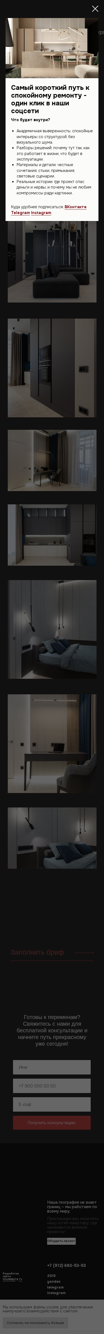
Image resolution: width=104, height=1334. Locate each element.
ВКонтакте (76, 206)
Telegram (20, 212)
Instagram (41, 212)
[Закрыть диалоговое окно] (95, 9)
